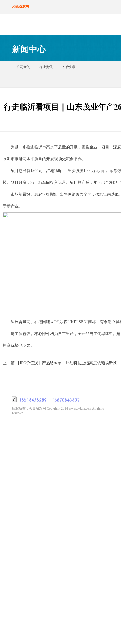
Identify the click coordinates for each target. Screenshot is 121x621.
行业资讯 (46, 67)
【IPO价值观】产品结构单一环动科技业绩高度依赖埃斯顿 (66, 363)
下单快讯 (68, 67)
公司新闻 (23, 67)
